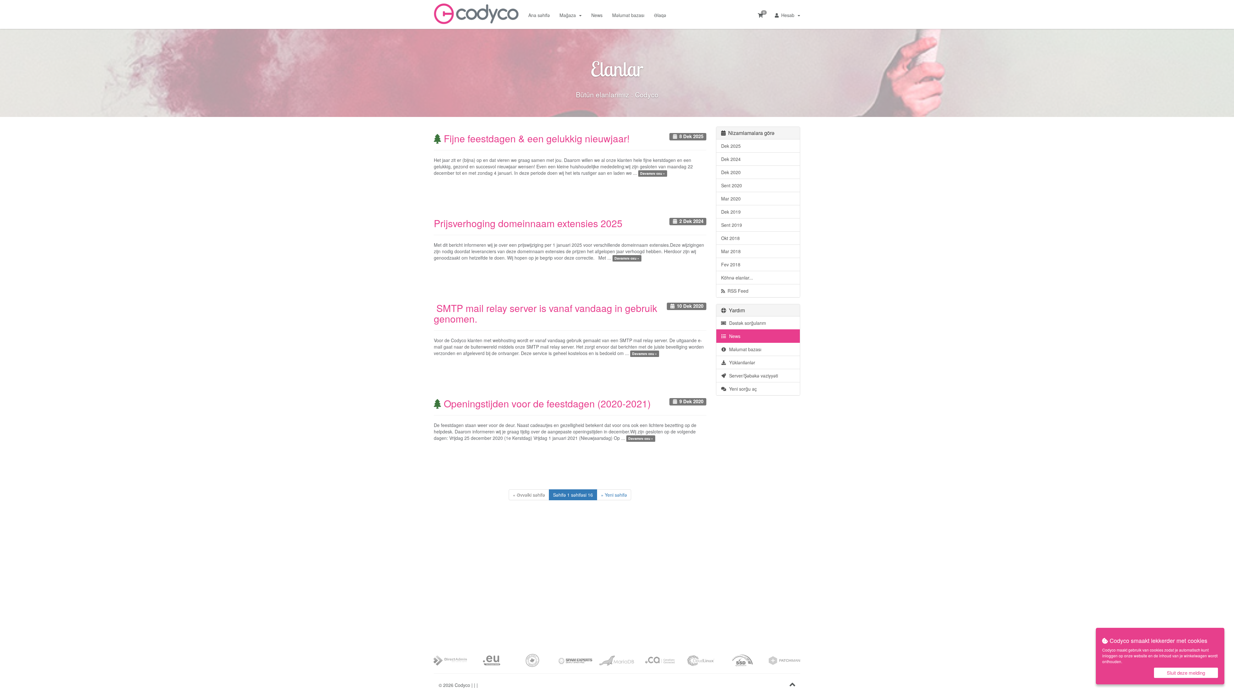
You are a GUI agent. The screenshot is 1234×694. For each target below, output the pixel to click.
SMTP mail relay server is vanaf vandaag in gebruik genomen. (545, 313)
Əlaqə (660, 15)
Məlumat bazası (628, 15)
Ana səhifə (539, 15)
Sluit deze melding (1186, 672)
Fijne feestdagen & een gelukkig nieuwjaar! (535, 138)
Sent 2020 (731, 185)
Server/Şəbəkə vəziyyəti (752, 375)
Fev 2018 (730, 264)
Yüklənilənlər (741, 362)
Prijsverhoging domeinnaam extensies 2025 (528, 223)
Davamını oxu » (652, 173)
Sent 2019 (731, 225)
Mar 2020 (731, 198)
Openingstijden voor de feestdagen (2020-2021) (546, 403)
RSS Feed (736, 291)
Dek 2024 (731, 159)
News (597, 15)
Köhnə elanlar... (737, 277)
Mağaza (568, 15)
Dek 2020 (731, 172)
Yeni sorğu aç (742, 389)
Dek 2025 (731, 146)
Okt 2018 (730, 238)
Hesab (788, 15)
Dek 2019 (731, 212)
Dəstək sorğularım (746, 323)
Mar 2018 (731, 251)
